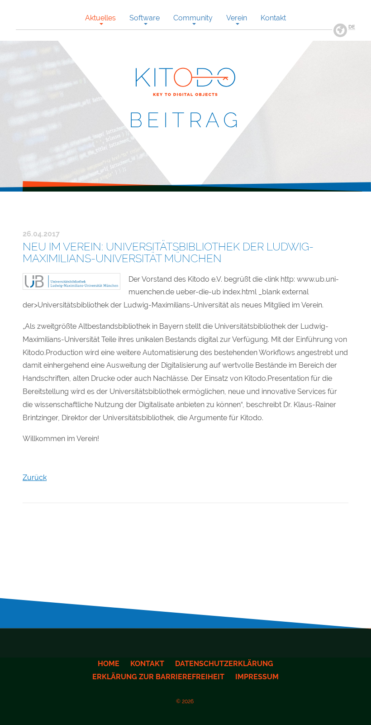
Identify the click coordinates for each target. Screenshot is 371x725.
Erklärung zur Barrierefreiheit (158, 676)
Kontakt (147, 663)
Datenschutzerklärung (224, 663)
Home (108, 663)
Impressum (257, 676)
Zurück (35, 477)
